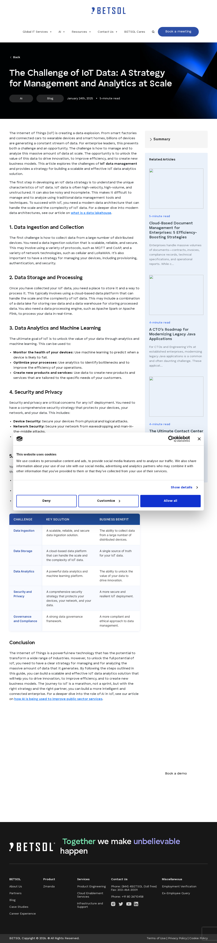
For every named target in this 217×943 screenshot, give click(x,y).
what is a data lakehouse (91, 213)
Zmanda (49, 886)
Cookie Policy (198, 938)
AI (59, 31)
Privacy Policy (177, 938)
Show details (181, 487)
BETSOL (15, 938)
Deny (46, 501)
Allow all (170, 501)
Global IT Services (35, 31)
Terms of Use (156, 938)
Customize (106, 501)
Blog (12, 900)
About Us (15, 886)
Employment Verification (179, 886)
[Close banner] (199, 438)
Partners (15, 893)
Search (153, 32)
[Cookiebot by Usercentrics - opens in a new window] (171, 439)
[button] (178, 32)
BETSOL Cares (134, 31)
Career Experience (22, 913)
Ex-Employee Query (176, 893)
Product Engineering (91, 886)
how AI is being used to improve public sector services (58, 699)
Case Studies (18, 906)
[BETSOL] (108, 10)
